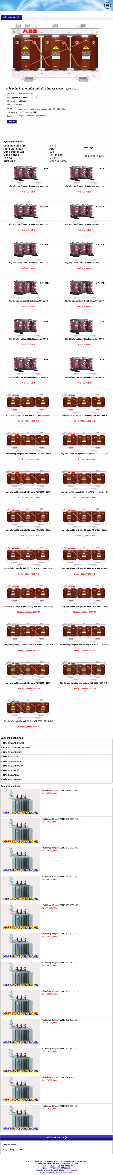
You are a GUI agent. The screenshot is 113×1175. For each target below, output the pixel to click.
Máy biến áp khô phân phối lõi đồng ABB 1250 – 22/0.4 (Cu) (28, 607)
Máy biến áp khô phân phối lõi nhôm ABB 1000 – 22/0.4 (28, 492)
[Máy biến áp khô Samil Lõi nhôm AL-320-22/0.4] (84, 334)
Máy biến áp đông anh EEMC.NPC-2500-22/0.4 (60, 819)
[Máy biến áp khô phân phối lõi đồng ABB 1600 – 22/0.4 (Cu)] (84, 640)
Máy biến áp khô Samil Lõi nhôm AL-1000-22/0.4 (84, 263)
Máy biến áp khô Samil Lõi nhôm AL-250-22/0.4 (28, 377)
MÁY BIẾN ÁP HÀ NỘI (12, 752)
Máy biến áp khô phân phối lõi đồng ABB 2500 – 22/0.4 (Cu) (28, 721)
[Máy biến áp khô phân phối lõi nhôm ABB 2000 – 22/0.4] (84, 602)
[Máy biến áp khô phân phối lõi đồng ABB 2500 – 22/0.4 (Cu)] (28, 716)
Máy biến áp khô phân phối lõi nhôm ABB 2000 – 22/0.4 (84, 607)
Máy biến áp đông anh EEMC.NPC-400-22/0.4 (60, 1020)
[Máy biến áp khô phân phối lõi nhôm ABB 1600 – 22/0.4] (84, 564)
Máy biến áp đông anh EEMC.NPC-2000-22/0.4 (60, 848)
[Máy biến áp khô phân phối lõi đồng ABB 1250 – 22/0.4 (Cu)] (28, 602)
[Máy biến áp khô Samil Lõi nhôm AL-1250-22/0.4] (28, 258)
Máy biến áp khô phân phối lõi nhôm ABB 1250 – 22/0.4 (28, 530)
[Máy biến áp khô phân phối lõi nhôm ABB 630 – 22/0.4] (84, 411)
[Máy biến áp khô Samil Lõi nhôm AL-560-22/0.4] (84, 296)
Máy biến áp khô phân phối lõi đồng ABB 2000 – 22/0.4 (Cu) (84, 683)
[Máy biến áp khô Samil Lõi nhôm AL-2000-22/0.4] (84, 181)
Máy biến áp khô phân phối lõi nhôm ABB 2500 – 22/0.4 (28, 683)
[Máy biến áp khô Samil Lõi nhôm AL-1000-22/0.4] (84, 258)
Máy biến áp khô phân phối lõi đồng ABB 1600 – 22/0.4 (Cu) (84, 645)
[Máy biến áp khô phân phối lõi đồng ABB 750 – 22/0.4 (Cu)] (84, 487)
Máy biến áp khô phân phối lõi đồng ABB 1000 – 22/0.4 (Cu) (28, 568)
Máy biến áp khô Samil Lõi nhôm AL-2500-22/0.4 (28, 186)
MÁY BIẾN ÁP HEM (11, 775)
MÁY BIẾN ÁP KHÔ (11, 770)
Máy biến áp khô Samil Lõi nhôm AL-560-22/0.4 (84, 301)
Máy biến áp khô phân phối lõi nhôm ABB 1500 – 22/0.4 (84, 530)
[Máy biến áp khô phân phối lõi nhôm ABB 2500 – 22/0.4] (28, 678)
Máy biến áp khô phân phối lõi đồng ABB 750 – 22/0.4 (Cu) (84, 492)
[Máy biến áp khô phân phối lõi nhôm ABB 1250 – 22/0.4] (28, 525)
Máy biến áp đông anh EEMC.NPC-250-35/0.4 (60, 1106)
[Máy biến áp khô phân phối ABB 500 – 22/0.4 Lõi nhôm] (28, 411)
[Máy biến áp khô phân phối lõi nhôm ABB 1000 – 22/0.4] (28, 487)
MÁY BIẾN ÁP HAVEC (12, 780)
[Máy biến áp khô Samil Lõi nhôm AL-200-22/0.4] (84, 372)
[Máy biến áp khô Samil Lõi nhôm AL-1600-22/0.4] (28, 220)
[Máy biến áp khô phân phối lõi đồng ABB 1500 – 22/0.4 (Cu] (28, 640)
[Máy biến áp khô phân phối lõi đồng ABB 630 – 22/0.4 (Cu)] (84, 449)
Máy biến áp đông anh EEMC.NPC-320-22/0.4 (60, 1077)
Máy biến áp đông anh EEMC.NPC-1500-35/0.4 (60, 877)
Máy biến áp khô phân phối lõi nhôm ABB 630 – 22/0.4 (84, 416)
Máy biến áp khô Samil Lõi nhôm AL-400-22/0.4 (28, 339)
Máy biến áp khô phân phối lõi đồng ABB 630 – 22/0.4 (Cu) (84, 454)
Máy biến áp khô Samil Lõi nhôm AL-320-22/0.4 (84, 339)
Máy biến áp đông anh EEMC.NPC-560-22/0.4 (60, 991)
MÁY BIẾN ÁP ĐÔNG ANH (14, 743)
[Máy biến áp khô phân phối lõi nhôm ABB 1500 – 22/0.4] (84, 525)
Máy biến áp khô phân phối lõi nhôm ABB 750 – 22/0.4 (28, 454)
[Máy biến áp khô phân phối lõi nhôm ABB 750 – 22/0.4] (28, 449)
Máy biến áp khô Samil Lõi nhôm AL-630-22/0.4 (28, 301)
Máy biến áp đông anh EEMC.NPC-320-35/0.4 (60, 1049)
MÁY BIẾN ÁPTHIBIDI (12, 761)
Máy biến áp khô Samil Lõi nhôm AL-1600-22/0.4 (28, 225)
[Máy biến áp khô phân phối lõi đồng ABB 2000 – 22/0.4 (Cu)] (84, 678)
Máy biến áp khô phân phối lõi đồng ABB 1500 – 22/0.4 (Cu (28, 645)
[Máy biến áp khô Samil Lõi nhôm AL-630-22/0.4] (28, 296)
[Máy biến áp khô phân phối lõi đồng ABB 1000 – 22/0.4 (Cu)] (28, 564)
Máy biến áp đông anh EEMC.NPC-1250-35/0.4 (60, 905)
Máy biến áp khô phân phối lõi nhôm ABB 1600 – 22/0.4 (84, 568)
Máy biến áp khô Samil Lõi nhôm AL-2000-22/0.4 (84, 186)
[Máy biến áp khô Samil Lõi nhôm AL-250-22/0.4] (28, 372)
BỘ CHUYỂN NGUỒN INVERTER (16, 748)
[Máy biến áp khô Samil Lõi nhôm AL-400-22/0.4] (28, 334)
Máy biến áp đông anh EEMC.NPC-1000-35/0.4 (60, 934)
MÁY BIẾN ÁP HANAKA (13, 766)
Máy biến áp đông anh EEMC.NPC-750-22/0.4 (60, 963)
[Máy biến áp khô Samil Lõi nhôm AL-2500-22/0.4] (28, 181)
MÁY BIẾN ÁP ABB (11, 757)
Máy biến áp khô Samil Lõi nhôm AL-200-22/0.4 (84, 377)
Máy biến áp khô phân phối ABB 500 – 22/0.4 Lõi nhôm (28, 416)
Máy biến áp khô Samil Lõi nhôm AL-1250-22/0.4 (28, 263)
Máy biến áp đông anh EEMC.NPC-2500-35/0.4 (60, 790)
